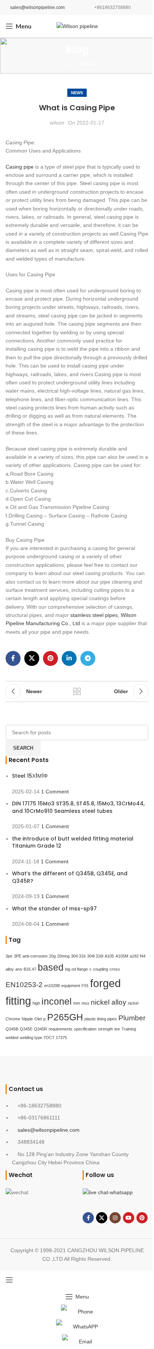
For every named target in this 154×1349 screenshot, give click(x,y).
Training (128, 1029)
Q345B (12, 1029)
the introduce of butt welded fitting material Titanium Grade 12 (72, 842)
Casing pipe (20, 167)
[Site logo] (77, 26)
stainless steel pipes (94, 615)
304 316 (78, 956)
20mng (63, 956)
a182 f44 (137, 956)
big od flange (76, 969)
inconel (56, 1001)
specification (85, 1029)
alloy (10, 969)
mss (85, 1003)
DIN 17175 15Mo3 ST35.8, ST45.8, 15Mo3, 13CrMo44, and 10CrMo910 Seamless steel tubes (78, 807)
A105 (109, 956)
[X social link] (31, 658)
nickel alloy (108, 1002)
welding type (31, 1037)
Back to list (77, 691)
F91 (85, 985)
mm (76, 1003)
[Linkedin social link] (69, 658)
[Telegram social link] (87, 658)
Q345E (26, 1029)
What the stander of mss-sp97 (54, 908)
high (36, 1003)
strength (105, 1029)
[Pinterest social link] (50, 658)
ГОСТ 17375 (55, 1037)
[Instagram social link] (115, 1217)
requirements (61, 1029)
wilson (57, 123)
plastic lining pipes (100, 1019)
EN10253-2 (24, 985)
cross (115, 969)
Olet (38, 1019)
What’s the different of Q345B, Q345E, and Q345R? (69, 877)
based (51, 967)
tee (117, 1029)
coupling (100, 969)
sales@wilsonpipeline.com (37, 7)
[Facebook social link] (13, 658)
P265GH (65, 1017)
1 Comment (55, 792)
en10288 (52, 985)
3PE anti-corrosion (30, 956)
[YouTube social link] (128, 1217)
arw (18, 969)
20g (52, 956)
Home (66, 64)
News (88, 64)
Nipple (27, 1019)
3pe (9, 956)
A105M (122, 956)
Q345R (40, 1029)
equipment (70, 985)
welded (12, 1037)
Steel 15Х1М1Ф (30, 776)
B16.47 (30, 969)
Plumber (131, 1018)
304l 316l (95, 956)
